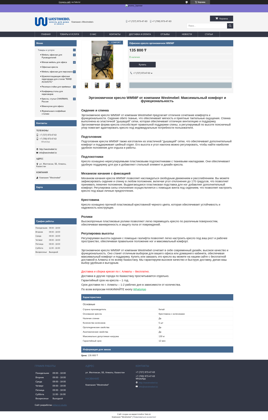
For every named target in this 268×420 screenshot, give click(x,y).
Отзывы (165, 34)
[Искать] (230, 26)
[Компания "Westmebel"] (52, 25)
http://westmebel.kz (48, 149)
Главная (45, 34)
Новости (187, 34)
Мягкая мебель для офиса (54, 62)
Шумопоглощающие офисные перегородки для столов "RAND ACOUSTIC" (57, 79)
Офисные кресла (50, 67)
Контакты (115, 34)
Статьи (209, 34)
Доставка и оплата (140, 34)
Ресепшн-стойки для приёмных (56, 87)
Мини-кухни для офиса (52, 106)
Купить (142, 64)
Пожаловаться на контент (144, 417)
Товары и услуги (69, 34)
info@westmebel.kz (48, 153)
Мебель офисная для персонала (57, 72)
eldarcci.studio (60, 405)
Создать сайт (65, 2)
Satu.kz (148, 414)
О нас (93, 34)
